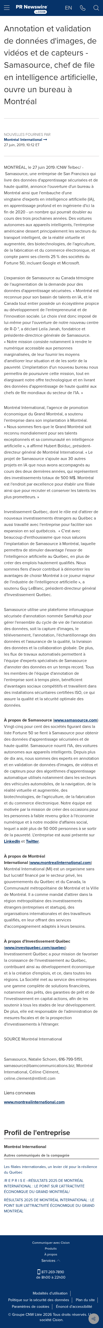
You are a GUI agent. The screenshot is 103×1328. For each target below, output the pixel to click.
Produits (51, 1248)
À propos (50, 1254)
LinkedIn (12, 841)
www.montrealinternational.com (60, 862)
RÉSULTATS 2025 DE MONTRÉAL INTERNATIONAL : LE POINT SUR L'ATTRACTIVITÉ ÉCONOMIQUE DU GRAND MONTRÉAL (49, 1205)
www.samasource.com (75, 720)
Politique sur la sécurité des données (38, 1300)
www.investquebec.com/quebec (35, 948)
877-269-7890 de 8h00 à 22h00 (50, 1274)
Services (49, 1260)
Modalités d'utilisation (50, 1293)
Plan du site (85, 1300)
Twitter (32, 841)
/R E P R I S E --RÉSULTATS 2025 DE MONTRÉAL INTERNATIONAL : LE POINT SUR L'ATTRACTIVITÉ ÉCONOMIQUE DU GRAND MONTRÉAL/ (44, 1186)
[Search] (96, 8)
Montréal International (25, 1147)
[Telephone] (83, 8)
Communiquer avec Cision (51, 1242)
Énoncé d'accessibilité (74, 1306)
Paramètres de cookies (30, 1306)
